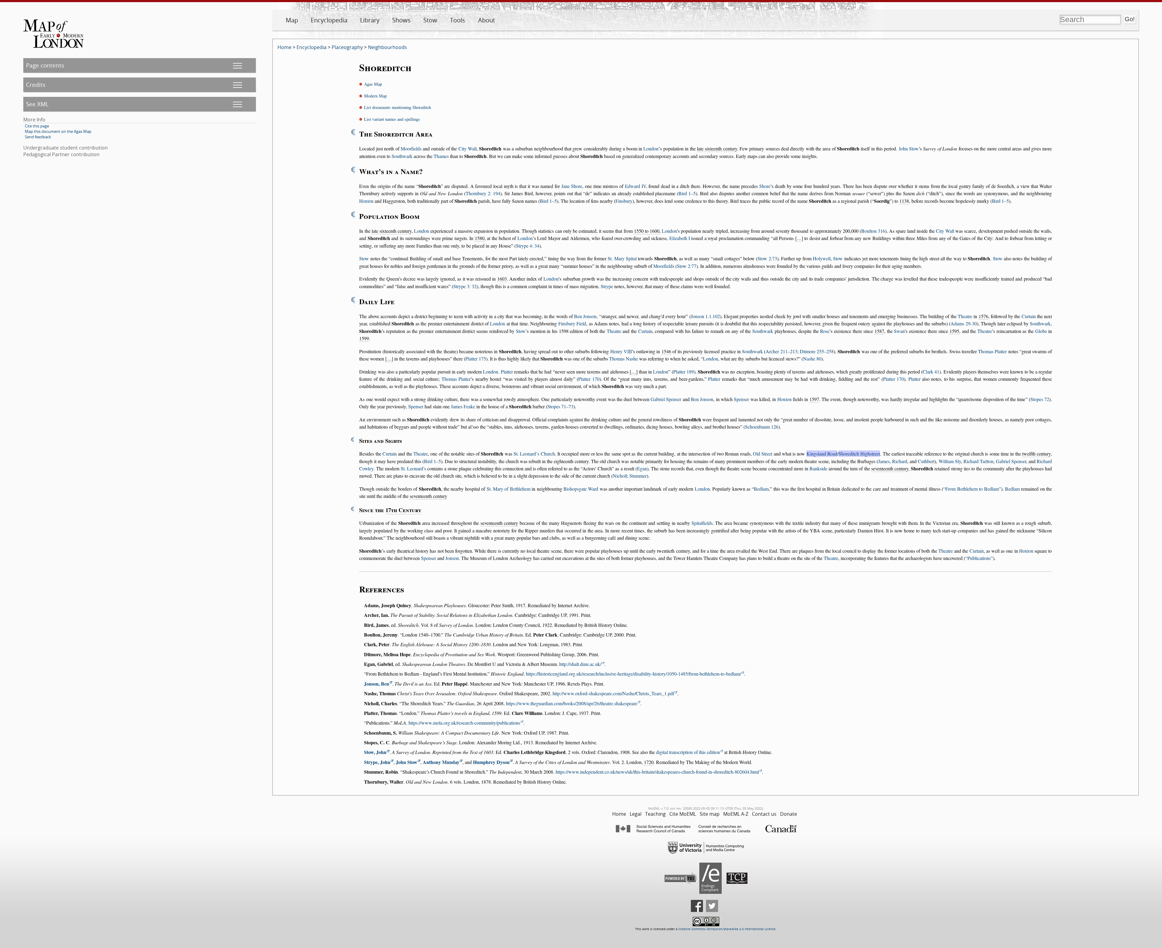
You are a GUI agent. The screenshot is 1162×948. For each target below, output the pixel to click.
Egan (642, 468)
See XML (37, 104)
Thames (441, 156)
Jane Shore (572, 186)
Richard (899, 461)
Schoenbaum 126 (761, 426)
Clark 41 (931, 371)
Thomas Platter (992, 351)
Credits (35, 85)
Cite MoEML (682, 814)
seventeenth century (889, 468)
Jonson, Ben (376, 683)
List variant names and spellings (392, 119)
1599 (364, 338)
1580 (479, 238)
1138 (904, 201)
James (884, 461)
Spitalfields (702, 523)
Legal (636, 814)
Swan (899, 331)
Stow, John (375, 752)
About (486, 20)
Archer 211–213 (781, 351)
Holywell (822, 258)
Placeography (347, 47)
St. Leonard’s (413, 468)
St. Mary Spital (622, 258)
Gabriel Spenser (666, 399)
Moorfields (411, 148)
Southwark (402, 156)
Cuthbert (926, 461)
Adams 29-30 (963, 323)
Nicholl (620, 475)
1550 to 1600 (646, 231)
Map (292, 20)
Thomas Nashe (623, 358)
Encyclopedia (329, 20)
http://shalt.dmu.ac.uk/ (580, 664)
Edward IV (635, 186)
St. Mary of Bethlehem (508, 489)
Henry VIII (621, 351)
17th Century (404, 510)
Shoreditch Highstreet (859, 453)
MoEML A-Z (735, 814)
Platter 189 (683, 371)
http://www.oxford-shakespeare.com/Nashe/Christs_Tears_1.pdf (613, 693)
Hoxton (366, 201)
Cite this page (37, 126)
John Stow (909, 148)
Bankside (818, 468)
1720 (649, 762)
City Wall (467, 148)
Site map (710, 814)
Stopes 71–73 (560, 406)
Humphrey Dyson (491, 762)
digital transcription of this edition (688, 752)
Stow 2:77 (686, 266)
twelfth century (1036, 453)
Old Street (762, 453)
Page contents (45, 65)
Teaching (655, 814)
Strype (607, 286)
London (650, 148)
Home (284, 47)
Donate (788, 814)
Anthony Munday (441, 762)
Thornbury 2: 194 (483, 193)
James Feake (463, 406)
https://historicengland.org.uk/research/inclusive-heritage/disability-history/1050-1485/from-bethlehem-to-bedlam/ (633, 673)
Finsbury (623, 201)
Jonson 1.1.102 (705, 316)
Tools (457, 20)
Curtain (1029, 316)
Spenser (741, 399)
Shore (764, 186)
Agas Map (373, 84)
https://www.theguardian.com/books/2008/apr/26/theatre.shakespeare (571, 703)
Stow (430, 20)
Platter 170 (588, 379)
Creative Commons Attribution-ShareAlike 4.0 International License (727, 929)
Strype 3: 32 (465, 286)
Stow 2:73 (767, 258)
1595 (954, 331)
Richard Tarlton (978, 461)
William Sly (950, 461)
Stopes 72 (1039, 399)
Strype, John (377, 762)
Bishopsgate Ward (580, 489)
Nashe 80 (812, 358)
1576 (983, 316)
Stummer (638, 475)
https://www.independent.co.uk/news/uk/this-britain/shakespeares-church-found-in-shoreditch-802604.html (657, 772)
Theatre (965, 316)
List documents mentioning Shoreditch (397, 107)
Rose (824, 331)
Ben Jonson (585, 316)
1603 (502, 278)
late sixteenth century (717, 148)
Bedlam (761, 489)
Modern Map (375, 96)
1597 (814, 399)
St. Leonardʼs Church (534, 453)
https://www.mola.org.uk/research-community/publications (464, 722)
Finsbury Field (572, 323)
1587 (879, 331)
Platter (507, 371)
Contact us (764, 814)
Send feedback (38, 137)
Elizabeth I (679, 238)
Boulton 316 (873, 231)
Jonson (452, 558)
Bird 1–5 (687, 193)
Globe (1041, 331)
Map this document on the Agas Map (58, 131)
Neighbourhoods (387, 47)
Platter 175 (475, 358)
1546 (666, 351)
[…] (799, 238)
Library (369, 20)
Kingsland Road (821, 453)
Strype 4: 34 (527, 245)
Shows (401, 20)
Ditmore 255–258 (817, 351)
